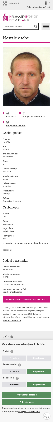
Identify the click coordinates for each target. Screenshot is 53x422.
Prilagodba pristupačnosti (38, 7)
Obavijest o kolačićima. (29, 411)
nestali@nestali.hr (12, 320)
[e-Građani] (15, 3)
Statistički (8, 377)
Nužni (6, 351)
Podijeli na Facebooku (34, 116)
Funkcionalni (9, 364)
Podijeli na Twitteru (15, 125)
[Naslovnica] (26, 17)
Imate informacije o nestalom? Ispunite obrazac (26, 299)
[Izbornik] (46, 26)
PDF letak (11, 116)
